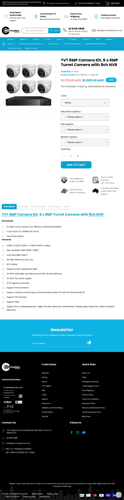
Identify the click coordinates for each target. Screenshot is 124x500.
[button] (11, 39)
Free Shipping (87, 390)
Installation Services (90, 381)
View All (45, 416)
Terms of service (12, 496)
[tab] (9, 206)
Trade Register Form (90, 386)
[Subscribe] (89, 343)
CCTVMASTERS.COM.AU (18, 494)
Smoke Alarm (47, 412)
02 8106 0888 (12, 438)
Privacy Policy (87, 395)
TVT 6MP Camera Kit (20, 214)
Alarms (45, 399)
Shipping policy (29, 496)
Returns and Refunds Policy (93, 408)
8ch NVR (96, 214)
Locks (44, 395)
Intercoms (46, 403)
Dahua (44, 377)
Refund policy (37, 494)
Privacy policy (52, 494)
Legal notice (44, 496)
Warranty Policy (88, 403)
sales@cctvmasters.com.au (18, 443)
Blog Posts (86, 416)
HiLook (44, 381)
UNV (43, 390)
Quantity (66, 149)
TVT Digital (46, 386)
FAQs (84, 377)
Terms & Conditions (90, 399)
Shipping (82, 86)
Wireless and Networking (52, 408)
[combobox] (35, 30)
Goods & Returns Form (91, 412)
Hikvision (45, 373)
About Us (86, 373)
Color (64, 95)
